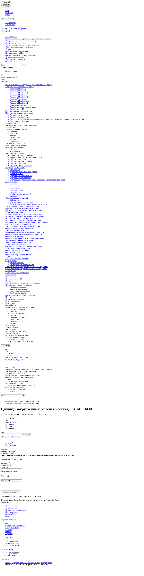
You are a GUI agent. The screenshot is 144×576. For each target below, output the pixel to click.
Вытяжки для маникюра (19, 115)
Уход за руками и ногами (15, 321)
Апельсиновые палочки (14, 230)
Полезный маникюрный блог (16, 358)
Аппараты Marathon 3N (19, 93)
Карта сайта (10, 514)
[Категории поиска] (2, 33)
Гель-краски (14, 186)
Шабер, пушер (15, 137)
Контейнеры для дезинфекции (17, 273)
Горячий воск (10, 305)
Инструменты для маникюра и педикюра (21, 41)
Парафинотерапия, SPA (14, 53)
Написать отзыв (7, 453)
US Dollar (9, 13)
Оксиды (13, 315)
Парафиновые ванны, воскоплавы (18, 285)
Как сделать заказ (12, 528)
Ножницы (14, 141)
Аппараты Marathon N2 (19, 103)
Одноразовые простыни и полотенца (19, 255)
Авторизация (10, 23)
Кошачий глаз (15, 151)
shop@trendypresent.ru (13, 555)
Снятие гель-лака (16, 174)
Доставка (8, 530)
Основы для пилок (12, 253)
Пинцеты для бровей (18, 317)
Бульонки (13, 184)
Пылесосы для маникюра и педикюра (19, 113)
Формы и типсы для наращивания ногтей (26, 157)
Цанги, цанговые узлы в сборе (17, 335)
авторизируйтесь (18, 455)
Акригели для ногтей (18, 160)
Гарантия (8, 534)
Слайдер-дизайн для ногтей (20, 194)
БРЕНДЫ (9, 353)
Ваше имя (4, 467)
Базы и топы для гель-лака (15, 145)
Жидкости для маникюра (15, 168)
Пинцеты (13, 131)
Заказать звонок (11, 71)
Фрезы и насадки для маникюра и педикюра (22, 45)
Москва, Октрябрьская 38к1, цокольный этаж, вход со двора (28, 563)
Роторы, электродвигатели (15, 331)
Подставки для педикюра (19, 121)
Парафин (8, 281)
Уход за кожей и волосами (15, 59)
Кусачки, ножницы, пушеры (16, 129)
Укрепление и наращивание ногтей (19, 155)
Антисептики (15, 170)
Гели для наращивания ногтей (21, 162)
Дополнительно (7, 537)
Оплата (8, 532)
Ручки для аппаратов (18, 105)
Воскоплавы (10, 303)
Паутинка (13, 192)
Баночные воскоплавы (18, 289)
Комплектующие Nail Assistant (21, 341)
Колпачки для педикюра (14, 212)
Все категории (11, 37)
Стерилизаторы (11, 261)
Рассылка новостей (12, 545)
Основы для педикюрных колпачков (19, 218)
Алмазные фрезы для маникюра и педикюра (22, 208)
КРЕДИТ (8, 351)
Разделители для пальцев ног (16, 244)
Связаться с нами (12, 506)
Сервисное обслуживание (15, 526)
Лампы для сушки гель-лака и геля (18, 111)
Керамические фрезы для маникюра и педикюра (23, 210)
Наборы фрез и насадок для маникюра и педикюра (24, 216)
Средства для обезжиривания (21, 176)
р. (5, 7)
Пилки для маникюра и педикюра (18, 242)
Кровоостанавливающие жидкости (23, 172)
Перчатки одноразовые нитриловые (19, 240)
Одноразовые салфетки (14, 236)
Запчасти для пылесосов (14, 339)
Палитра (8, 297)
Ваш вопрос (5, 480)
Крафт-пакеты (10, 271)
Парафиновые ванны (18, 287)
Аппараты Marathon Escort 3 (20, 101)
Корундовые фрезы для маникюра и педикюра (23, 214)
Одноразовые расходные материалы (19, 47)
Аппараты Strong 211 (18, 91)
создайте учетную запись (39, 455)
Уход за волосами (12, 319)
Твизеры (13, 135)
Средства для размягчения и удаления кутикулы (28, 204)
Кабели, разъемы (11, 327)
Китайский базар (11, 123)
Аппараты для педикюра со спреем (23, 107)
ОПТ (7, 349)
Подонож (13, 133)
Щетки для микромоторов (15, 337)
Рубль (7, 15)
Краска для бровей (17, 313)
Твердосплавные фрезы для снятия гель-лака (22, 226)
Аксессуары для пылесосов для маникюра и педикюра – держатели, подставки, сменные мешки (47, 119)
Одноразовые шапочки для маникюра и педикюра (24, 238)
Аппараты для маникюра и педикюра (19, 87)
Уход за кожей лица (12, 323)
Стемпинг (14, 196)
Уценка (8, 49)
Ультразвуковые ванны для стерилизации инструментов (26, 267)
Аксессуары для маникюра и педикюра (20, 55)
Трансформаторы (12, 333)
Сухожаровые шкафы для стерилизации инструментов (26, 269)
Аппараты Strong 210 (18, 89)
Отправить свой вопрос (10, 492)
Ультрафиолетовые (17, 263)
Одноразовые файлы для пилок (17, 250)
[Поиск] (26, 65)
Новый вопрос (6, 465)
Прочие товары (11, 277)
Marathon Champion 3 (18, 99)
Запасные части (11, 61)
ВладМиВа (9, 424)
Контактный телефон (9, 472)
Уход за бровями (11, 311)
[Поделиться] (22, 437)
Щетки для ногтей (12, 127)
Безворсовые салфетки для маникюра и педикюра (24, 232)
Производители (11, 512)
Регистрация (10, 25)
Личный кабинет (11, 541)
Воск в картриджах (12, 301)
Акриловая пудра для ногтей (21, 166)
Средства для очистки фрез (20, 178)
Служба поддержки (8, 520)
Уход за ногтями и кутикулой (16, 198)
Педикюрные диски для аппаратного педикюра (23, 220)
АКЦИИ (8, 356)
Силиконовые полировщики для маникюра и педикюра (26, 222)
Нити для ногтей (16, 190)
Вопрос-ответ (10, 445)
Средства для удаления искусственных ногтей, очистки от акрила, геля (37, 180)
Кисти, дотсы (15, 188)
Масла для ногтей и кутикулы (21, 202)
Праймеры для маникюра (15, 153)
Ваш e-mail (5, 476)
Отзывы (9, 443)
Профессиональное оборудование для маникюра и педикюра (28, 39)
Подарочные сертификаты (15, 510)
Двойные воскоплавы (18, 293)
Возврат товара (11, 508)
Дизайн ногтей (11, 182)
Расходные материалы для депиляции (19, 307)
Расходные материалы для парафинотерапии (22, 283)
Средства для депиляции (14, 57)
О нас (7, 524)
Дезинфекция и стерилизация (16, 51)
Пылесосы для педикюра (19, 117)
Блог (7, 516)
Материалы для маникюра (15, 43)
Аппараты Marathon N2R (19, 97)
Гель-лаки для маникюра (14, 147)
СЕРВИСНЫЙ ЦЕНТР (14, 360)
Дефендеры (14, 200)
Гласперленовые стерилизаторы (22, 265)
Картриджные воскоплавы (20, 291)
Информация (6, 502)
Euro (7, 11)
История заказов (11, 543)
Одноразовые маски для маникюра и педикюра (23, 234)
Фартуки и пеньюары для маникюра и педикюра (24, 246)
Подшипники (10, 329)
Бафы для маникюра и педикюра (17, 248)
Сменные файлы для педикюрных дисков (21, 224)
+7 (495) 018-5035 (12, 553)
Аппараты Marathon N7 (19, 95)
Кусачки (13, 139)
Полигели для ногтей (18, 164)
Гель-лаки (13, 149)
